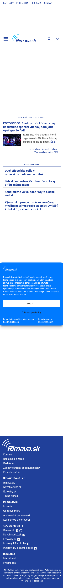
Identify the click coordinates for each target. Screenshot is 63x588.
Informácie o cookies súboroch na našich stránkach (18, 320)
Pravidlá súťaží (11, 472)
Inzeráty (8, 3)
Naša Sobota (34, 149)
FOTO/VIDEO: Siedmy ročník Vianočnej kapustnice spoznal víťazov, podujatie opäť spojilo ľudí (29, 127)
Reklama (36, 3)
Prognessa (9, 562)
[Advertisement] (31, 81)
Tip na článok (10, 495)
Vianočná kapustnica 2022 (46, 152)
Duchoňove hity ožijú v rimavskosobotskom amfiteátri (26, 172)
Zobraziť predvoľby (31, 312)
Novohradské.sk (12, 487)
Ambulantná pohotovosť (17, 515)
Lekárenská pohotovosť (17, 519)
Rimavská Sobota (49, 149)
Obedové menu (11, 510)
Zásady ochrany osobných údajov (45, 320)
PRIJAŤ (31, 303)
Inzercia (7, 506)
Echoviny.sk (9, 491)
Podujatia (22, 3)
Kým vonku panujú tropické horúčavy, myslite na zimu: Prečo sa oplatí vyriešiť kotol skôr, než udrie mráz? (31, 206)
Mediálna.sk (10, 558)
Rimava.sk (9, 482)
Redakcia (8, 463)
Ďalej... (54, 141)
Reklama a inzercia (13, 458)
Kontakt (49, 3)
